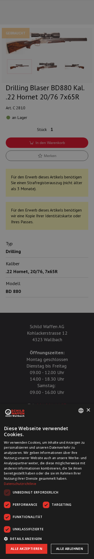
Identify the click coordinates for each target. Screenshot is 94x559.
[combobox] (81, 410)
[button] (47, 539)
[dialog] (47, 481)
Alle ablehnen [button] (69, 548)
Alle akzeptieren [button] (26, 548)
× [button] (88, 410)
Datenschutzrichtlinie (20, 484)
